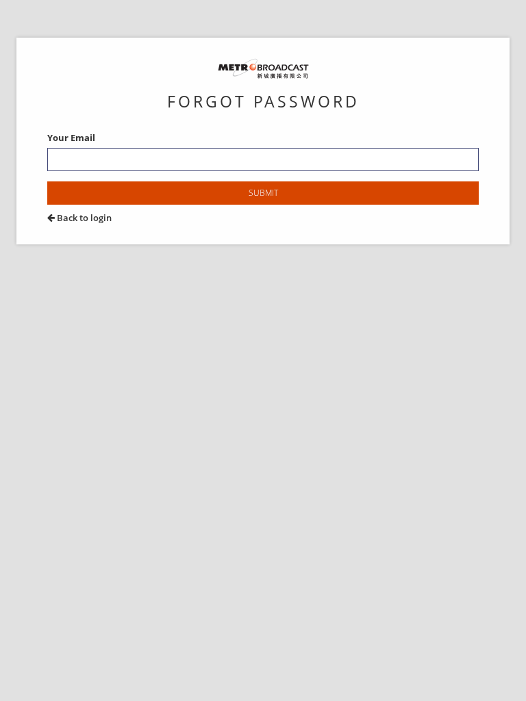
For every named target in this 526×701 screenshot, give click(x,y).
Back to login (83, 218)
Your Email (71, 137)
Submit (263, 193)
